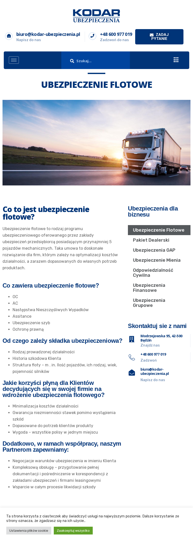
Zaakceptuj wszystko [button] (73, 530)
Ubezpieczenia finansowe (149, 288)
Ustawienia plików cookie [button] (28, 530)
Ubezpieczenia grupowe (149, 303)
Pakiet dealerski (151, 240)
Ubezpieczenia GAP (154, 250)
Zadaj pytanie (160, 36)
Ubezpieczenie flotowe (158, 230)
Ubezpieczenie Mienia (157, 260)
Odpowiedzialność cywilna (153, 272)
